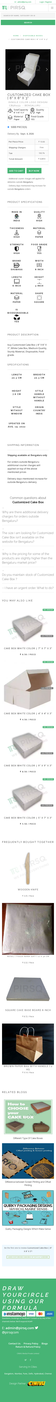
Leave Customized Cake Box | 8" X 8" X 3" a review (28, 1257)
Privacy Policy (31, 1343)
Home (16, 36)
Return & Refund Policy (28, 1347)
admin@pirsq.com (24, 2)
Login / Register (46, 2)
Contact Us (14, 1343)
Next (46, 69)
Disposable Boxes (33, 36)
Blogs (45, 1343)
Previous (9, 69)
